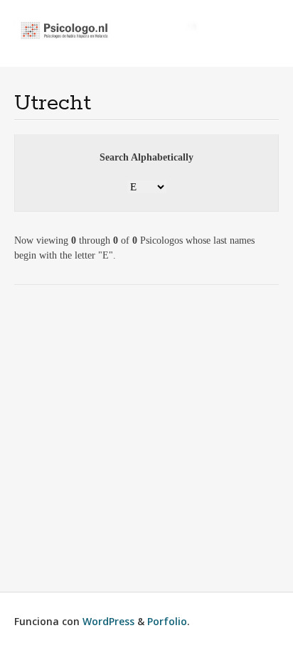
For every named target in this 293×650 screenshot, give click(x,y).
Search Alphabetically (146, 157)
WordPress (108, 621)
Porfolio (167, 621)
